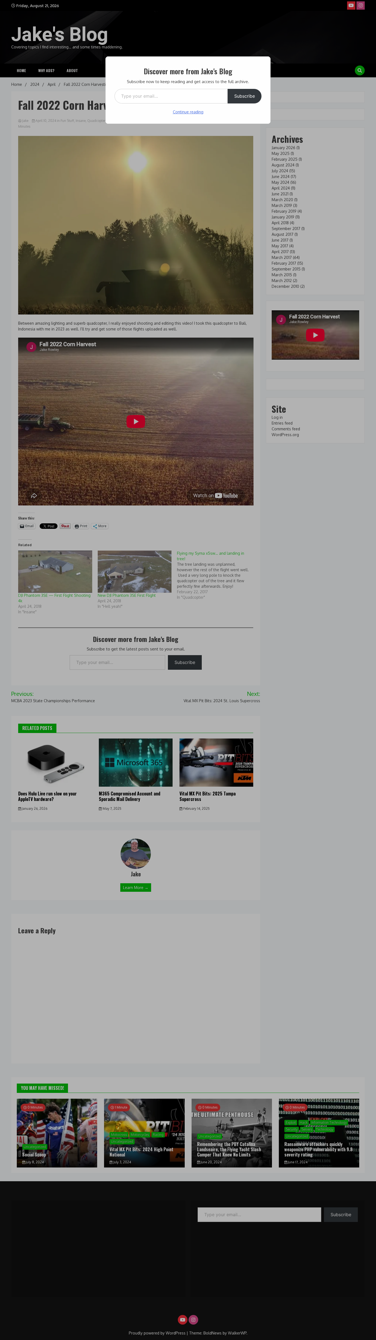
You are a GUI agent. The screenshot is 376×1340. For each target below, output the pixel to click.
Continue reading (188, 112)
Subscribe (244, 96)
